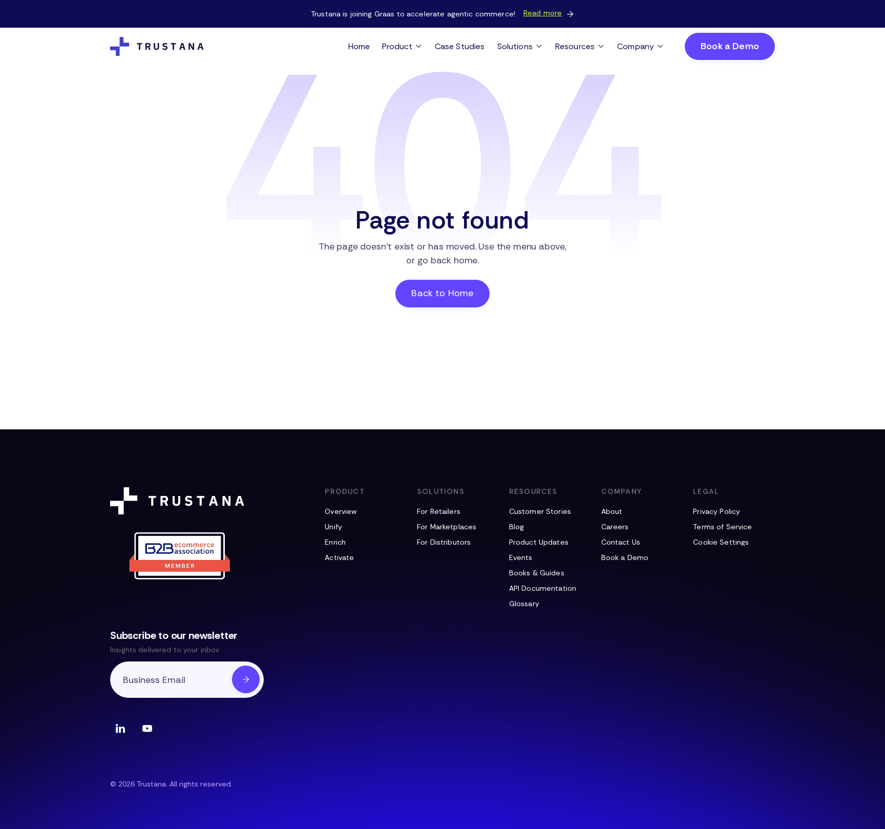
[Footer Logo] (179, 500)
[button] (402, 46)
